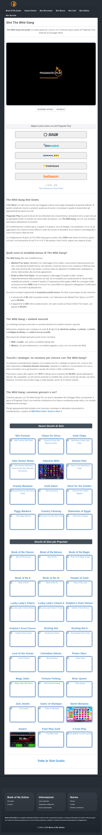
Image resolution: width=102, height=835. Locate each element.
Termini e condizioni (76, 807)
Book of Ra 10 (51, 578)
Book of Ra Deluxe (51, 552)
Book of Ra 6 (22, 578)
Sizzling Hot (51, 628)
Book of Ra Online (57, 827)
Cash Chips (79, 435)
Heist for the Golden (79, 486)
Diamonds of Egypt (79, 511)
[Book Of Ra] (14, 4)
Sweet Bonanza (79, 703)
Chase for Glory (51, 435)
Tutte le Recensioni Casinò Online (51, 188)
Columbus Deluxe (51, 653)
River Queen (79, 678)
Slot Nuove (60, 10)
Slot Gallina (84, 10)
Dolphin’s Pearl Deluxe (79, 603)
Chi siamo (10, 801)
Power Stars (79, 653)
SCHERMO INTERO (45, 109)
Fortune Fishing (51, 678)
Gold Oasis (51, 486)
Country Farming (51, 511)
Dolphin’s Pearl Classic (22, 628)
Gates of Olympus (51, 703)
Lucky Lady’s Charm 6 (51, 603)
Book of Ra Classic (22, 552)
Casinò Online (30, 10)
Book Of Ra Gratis (13, 10)
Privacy (72, 801)
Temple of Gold (79, 578)
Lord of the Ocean (22, 653)
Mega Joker (22, 678)
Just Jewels (23, 703)
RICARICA (60, 109)
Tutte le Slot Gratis (51, 761)
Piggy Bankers (22, 511)
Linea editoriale (44, 801)
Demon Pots (79, 460)
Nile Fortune (22, 435)
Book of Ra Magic (79, 552)
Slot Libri (72, 10)
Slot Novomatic (46, 10)
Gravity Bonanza (22, 486)
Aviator (22, 729)
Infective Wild (51, 460)
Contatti (10, 804)
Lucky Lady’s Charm (23, 603)
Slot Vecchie (11, 15)
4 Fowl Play (79, 729)
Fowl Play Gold (51, 729)
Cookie (72, 804)
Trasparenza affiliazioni (46, 804)
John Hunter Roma (23, 460)
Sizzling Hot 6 (79, 628)
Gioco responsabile (45, 807)
